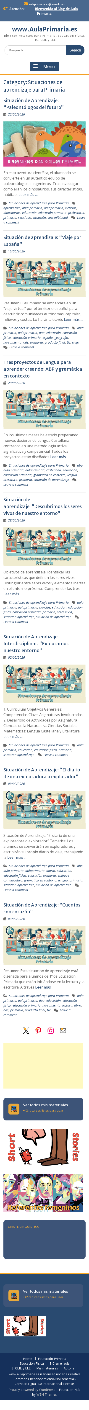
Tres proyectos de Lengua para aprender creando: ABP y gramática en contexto (42, 369)
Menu (49, 66)
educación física (45, 750)
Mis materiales (47, 1368)
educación (29, 213)
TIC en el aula (60, 1363)
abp (80, 465)
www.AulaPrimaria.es (44, 29)
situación (39, 217)
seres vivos (64, 612)
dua (41, 333)
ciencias (70, 208)
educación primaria (52, 213)
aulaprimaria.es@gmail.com (47, 4)
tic (68, 342)
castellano (53, 470)
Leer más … (28, 194)
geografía (61, 337)
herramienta (12, 342)
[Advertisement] (43, 1066)
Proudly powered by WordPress (32, 1389)
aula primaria (32, 208)
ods (25, 342)
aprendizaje (11, 208)
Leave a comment (21, 347)
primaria (9, 217)
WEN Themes (47, 1394)
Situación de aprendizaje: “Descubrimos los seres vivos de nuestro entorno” (42, 506)
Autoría (69, 1368)
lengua (72, 475)
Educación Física (32, 1363)
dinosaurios (11, 213)
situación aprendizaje (18, 617)
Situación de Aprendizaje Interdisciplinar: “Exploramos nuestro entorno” (35, 643)
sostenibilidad (58, 217)
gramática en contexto (49, 475)
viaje (75, 342)
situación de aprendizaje (51, 480)
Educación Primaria (52, 1358)
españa (47, 337)
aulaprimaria (53, 208)
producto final (55, 342)
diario (50, 870)
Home (27, 1358)
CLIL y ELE (23, 1368)
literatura (10, 480)
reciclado (24, 217)
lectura (67, 1005)
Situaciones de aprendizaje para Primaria (39, 203)
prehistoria (76, 213)
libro (77, 1005)
